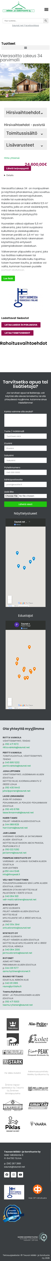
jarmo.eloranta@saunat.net (17, 952)
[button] (46, 9)
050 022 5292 (12, 849)
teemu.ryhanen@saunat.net (18, 1004)
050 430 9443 (12, 787)
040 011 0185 (11, 983)
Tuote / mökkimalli (14, 431)
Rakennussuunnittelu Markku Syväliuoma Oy (38, 1073)
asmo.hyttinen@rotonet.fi (16, 971)
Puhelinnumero (12, 467)
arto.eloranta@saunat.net (17, 927)
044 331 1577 (11, 968)
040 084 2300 (12, 949)
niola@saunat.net (21, 765)
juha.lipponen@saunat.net (16, 790)
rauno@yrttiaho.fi (12, 986)
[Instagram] (13, 1174)
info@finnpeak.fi (11, 874)
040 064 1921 (11, 896)
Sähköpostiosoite (13, 480)
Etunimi (8, 443)
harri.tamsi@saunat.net (15, 827)
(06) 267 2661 (14, 1163)
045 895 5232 (12, 762)
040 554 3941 (12, 924)
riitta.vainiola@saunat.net (16, 747)
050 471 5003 (12, 1001)
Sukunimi (8, 455)
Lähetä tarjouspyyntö (17, 168)
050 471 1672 (11, 744)
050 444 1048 (12, 871)
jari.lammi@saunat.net (15, 852)
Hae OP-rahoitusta (38, 1198)
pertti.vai (7, 765)
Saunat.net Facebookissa (25, 25)
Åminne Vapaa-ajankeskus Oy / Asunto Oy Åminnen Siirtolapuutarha (13, 1089)
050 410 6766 (12, 809)
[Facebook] (7, 1174)
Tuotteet (8, 43)
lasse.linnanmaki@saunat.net (18, 812)
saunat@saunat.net (14, 1166)
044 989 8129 (12, 824)
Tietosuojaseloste (11, 1255)
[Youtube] (20, 1174)
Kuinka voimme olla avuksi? (18, 412)
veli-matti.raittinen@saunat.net (19, 899)
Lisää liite (9, 492)
